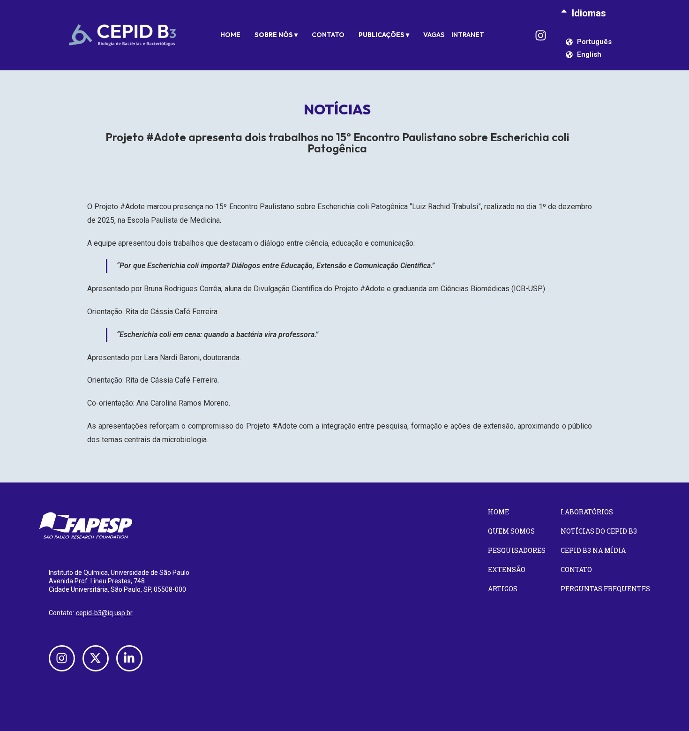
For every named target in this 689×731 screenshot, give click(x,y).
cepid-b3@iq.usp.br (104, 613)
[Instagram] (541, 35)
